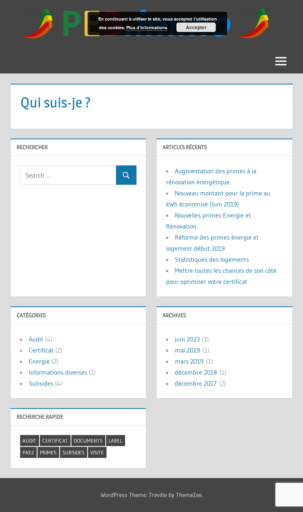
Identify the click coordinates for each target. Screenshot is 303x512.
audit (29, 440)
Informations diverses (58, 372)
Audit (36, 339)
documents (88, 440)
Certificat (41, 350)
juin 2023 (187, 339)
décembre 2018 (196, 372)
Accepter (196, 27)
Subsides (41, 383)
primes (48, 452)
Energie (39, 361)
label (115, 440)
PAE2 (28, 452)
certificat (55, 440)
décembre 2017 (196, 383)
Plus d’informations (146, 27)
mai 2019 (187, 350)
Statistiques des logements (212, 259)
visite (97, 452)
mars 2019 (189, 361)
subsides (73, 452)
